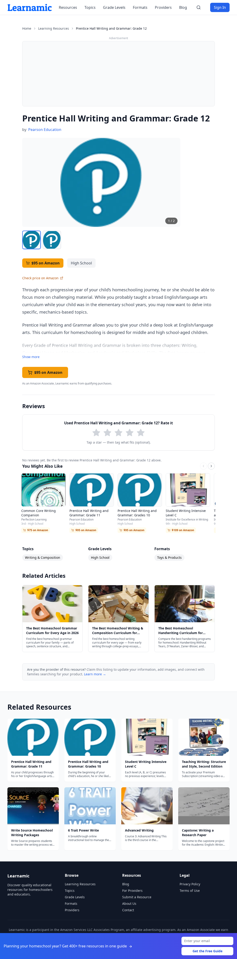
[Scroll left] (203, 466)
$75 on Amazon (37, 530)
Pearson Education (44, 129)
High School (100, 557)
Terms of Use (190, 890)
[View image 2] (52, 240)
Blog (183, 7)
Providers (163, 7)
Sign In (220, 7)
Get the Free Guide (207, 951)
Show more (31, 357)
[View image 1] (31, 240)
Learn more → (95, 674)
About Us (129, 903)
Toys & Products (169, 557)
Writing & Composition (42, 557)
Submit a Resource (136, 897)
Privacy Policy (190, 884)
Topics (90, 7)
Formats (140, 7)
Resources (68, 7)
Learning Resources (53, 28)
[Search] (198, 7)
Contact (128, 910)
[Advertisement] (118, 73)
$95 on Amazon (45, 263)
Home (26, 28)
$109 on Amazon (183, 530)
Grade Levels (114, 7)
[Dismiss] (232, 938)
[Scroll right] (211, 466)
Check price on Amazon (40, 278)
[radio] (96, 433)
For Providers (132, 890)
